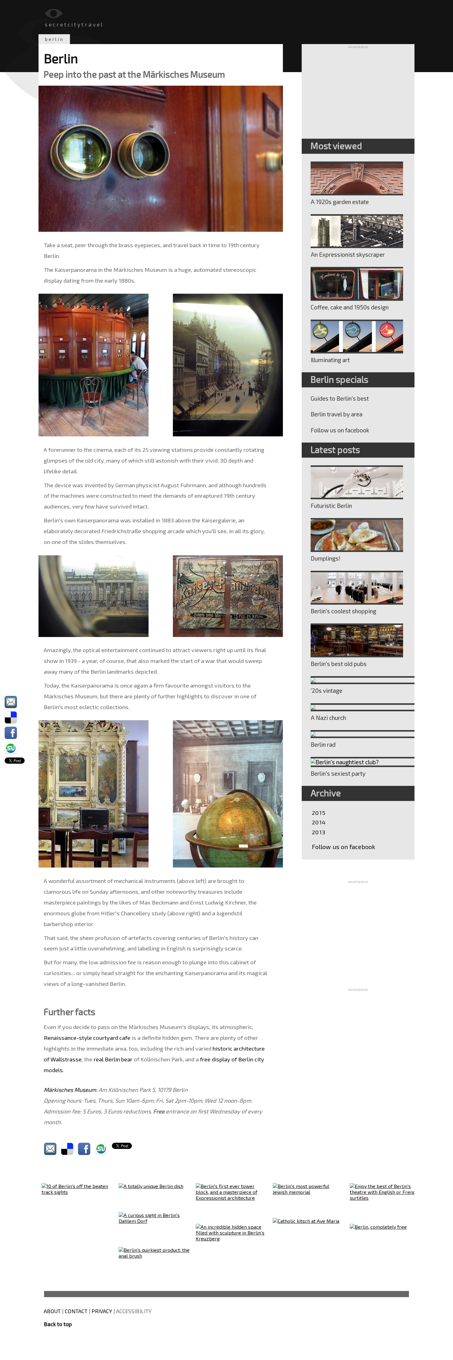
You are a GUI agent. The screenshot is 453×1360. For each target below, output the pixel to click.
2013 (319, 831)
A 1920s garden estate (340, 201)
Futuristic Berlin (331, 505)
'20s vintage (326, 690)
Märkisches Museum (70, 1089)
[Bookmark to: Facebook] (15, 733)
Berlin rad (323, 744)
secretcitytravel (74, 24)
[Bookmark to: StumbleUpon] (15, 748)
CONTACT (76, 1311)
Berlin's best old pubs (339, 663)
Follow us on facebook (340, 430)
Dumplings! (326, 558)
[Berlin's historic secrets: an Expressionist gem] (358, 231)
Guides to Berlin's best (340, 398)
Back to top (58, 1324)
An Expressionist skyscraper (348, 254)
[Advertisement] (358, 87)
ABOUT (52, 1311)
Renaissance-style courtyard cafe (87, 1037)
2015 (319, 812)
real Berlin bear (113, 1059)
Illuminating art (330, 359)
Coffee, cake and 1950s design (350, 307)
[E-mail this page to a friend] (15, 702)
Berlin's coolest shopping (343, 611)
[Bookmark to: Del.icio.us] (15, 717)
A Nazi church (328, 717)
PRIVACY (102, 1311)
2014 (319, 822)
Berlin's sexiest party (338, 773)
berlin (54, 39)
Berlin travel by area (336, 414)
